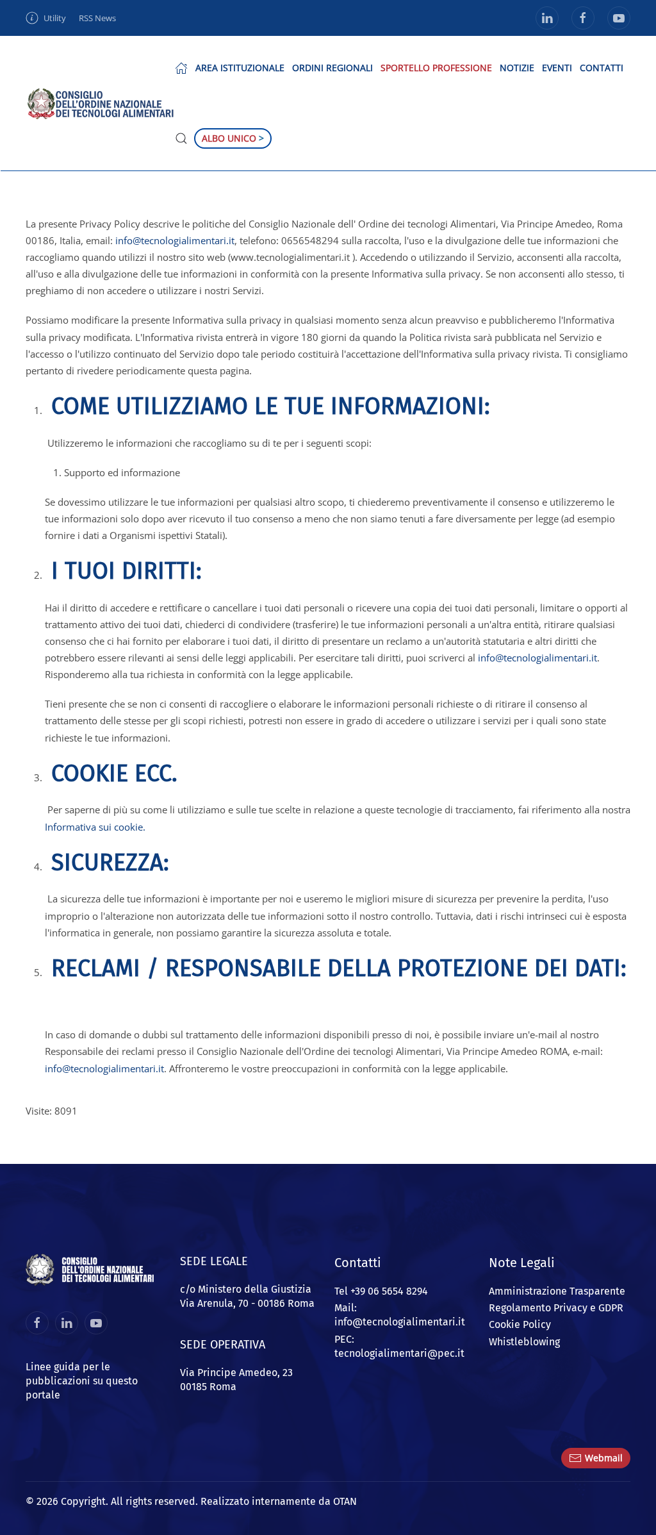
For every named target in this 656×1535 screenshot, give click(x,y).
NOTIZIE (517, 68)
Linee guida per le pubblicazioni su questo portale (82, 1381)
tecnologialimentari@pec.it (399, 1353)
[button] (181, 68)
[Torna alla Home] (100, 103)
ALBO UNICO (233, 138)
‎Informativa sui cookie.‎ (95, 826)
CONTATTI (601, 68)
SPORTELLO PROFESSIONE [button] (436, 68)
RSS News (97, 18)
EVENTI (557, 68)
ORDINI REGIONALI (332, 68)
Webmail (604, 1458)
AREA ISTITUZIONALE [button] (239, 68)
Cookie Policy (520, 1324)
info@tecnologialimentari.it (174, 240)
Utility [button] (55, 18)
